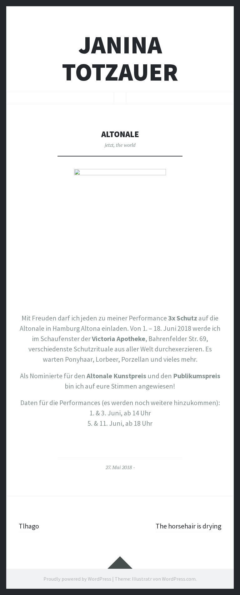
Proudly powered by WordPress (77, 579)
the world (126, 144)
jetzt (109, 144)
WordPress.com (179, 579)
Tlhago (29, 526)
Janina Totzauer (120, 58)
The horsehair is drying (188, 526)
